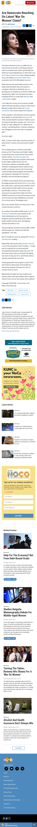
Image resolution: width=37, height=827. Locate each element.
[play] (3, 825)
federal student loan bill (13, 75)
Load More (18, 748)
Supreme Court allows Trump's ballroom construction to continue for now (24, 442)
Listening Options (8, 780)
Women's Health (23, 290)
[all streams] (34, 824)
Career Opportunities (9, 784)
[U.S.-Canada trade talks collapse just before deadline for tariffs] (7, 414)
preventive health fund (22, 78)
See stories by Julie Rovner (11, 331)
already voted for (28, 244)
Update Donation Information (12, 800)
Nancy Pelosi (25, 294)
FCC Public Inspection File (11, 788)
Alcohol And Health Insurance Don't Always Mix (18, 721)
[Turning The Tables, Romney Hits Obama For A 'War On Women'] (18, 654)
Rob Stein (6, 619)
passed (25, 117)
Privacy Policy (7, 792)
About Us (6, 776)
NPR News (11, 290)
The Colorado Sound (9, 807)
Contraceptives (12, 294)
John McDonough (18, 157)
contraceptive (7, 99)
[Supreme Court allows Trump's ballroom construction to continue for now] (7, 440)
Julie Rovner (11, 24)
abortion (27, 97)
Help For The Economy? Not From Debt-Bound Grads (18, 557)
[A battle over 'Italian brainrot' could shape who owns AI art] (7, 427)
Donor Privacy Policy (9, 796)
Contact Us (7, 804)
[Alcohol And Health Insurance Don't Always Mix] (18, 706)
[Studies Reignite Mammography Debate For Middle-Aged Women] (18, 595)
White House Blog (28, 183)
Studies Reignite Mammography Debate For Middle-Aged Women (18, 612)
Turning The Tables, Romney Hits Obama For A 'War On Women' (18, 671)
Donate (31, 3)
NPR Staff (6, 562)
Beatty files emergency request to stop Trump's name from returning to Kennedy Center (24, 455)
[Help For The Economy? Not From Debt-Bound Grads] (18, 541)
